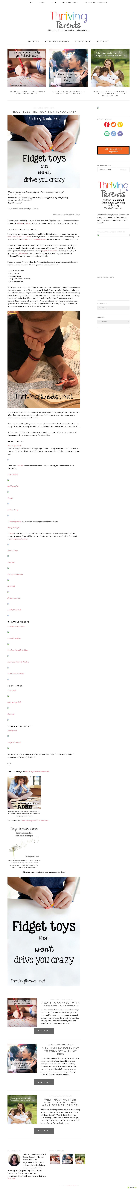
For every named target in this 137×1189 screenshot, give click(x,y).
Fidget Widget (12, 474)
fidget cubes (23, 253)
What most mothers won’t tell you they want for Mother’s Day (110, 94)
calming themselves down (19, 539)
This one (10, 533)
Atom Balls (11, 563)
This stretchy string (14, 522)
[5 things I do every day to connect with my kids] (68, 68)
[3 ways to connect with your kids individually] (26, 68)
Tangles (10, 498)
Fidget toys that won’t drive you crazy (43, 111)
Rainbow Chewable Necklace (17, 650)
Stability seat (12, 731)
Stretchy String (12, 510)
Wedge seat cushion (14, 742)
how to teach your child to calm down (35, 821)
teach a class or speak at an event (19, 237)
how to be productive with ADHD (37, 772)
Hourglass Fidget (13, 528)
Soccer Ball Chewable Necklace (18, 662)
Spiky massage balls (14, 702)
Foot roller (11, 714)
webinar (25, 239)
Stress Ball (11, 586)
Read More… (11, 1179)
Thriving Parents (68, 21)
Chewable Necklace (14, 638)
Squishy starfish (13, 486)
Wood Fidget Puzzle (14, 446)
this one (20, 223)
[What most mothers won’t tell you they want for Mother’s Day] (110, 68)
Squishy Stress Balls (14, 610)
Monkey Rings (12, 551)
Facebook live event (39, 239)
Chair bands (11, 690)
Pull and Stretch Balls (15, 574)
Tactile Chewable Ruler (15, 674)
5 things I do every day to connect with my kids (68, 93)
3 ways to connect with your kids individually (26, 93)
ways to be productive (49, 251)
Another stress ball (14, 598)
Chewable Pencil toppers (16, 626)
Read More (44, 1031)
